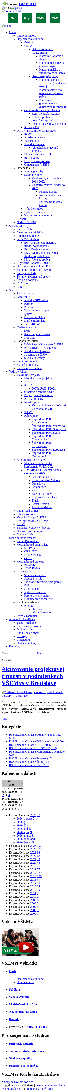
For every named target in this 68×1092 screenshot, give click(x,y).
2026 (33, 815)
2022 (33, 855)
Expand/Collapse (25, 734)
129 (39, 849)
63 (38, 855)
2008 (33, 903)
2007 (33, 906)
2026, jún (22, 825)
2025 (33, 845)
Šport (42, 761)
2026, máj (23, 828)
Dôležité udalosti (50, 741)
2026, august (24, 818)
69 (38, 879)
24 (38, 886)
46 (38, 862)
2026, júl (22, 822)
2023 (33, 852)
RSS (4, 718)
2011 (33, 893)
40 (38, 815)
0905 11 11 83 (27, 4)
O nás (12, 971)
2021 (33, 859)
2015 (33, 879)
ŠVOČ (43, 765)
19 (38, 889)
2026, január (24, 842)
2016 (33, 876)
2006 (33, 910)
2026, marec (24, 835)
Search (41, 653)
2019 (33, 866)
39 (38, 859)
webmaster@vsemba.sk (51, 1085)
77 (38, 869)
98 (38, 852)
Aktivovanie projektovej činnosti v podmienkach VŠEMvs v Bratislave (33, 676)
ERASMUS (46, 744)
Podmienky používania (39, 1088)
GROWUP (46, 748)
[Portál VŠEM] (11, 11)
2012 (33, 889)
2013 (33, 886)
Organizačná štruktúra (30, 978)
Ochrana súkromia (12, 1088)
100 (39, 876)
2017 (33, 872)
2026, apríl (23, 832)
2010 (33, 896)
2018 (33, 869)
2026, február (25, 838)
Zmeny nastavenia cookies (17, 1082)
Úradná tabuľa (25, 982)
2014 (33, 883)
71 (38, 866)
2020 (33, 862)
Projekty (44, 758)
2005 (33, 913)
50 (38, 883)
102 (39, 845)
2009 (33, 900)
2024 (33, 849)
